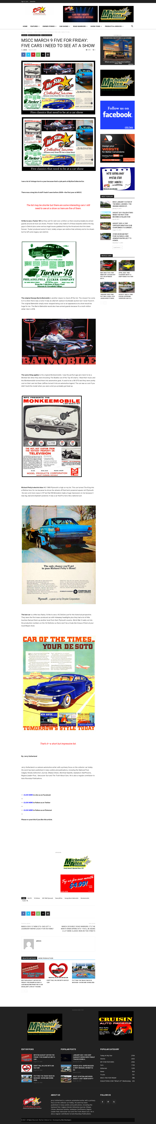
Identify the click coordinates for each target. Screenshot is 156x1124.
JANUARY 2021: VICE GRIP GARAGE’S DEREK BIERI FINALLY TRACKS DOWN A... (84, 1057)
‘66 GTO (29, 898)
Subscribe (32, 1)
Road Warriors (79, 26)
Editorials (29, 32)
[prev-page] (22, 991)
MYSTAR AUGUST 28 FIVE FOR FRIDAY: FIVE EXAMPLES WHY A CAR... (44, 1057)
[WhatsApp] (38, 55)
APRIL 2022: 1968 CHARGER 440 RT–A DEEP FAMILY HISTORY (126, 274)
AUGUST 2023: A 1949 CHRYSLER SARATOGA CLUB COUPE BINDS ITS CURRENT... (123, 225)
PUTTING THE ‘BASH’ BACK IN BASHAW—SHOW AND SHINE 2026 (44, 1078)
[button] (132, 26)
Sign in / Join (24, 1)
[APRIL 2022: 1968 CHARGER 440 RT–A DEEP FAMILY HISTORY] (127, 265)
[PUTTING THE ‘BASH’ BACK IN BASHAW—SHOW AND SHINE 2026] (83, 971)
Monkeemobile (85, 898)
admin (25, 50)
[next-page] (26, 991)
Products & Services (113, 26)
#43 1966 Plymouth (47, 898)
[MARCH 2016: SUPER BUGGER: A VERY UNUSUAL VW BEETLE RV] (66, 1068)
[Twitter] (28, 55)
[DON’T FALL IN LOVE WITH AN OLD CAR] (58, 971)
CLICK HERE (28, 795)
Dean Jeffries (58, 898)
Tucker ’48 (25, 900)
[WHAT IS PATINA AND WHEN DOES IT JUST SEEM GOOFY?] (66, 1079)
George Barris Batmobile (71, 898)
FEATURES (34, 26)
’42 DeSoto (37, 898)
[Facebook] (23, 55)
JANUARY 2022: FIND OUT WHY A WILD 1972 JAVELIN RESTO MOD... (107, 296)
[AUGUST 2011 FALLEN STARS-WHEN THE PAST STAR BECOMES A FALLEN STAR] (105, 215)
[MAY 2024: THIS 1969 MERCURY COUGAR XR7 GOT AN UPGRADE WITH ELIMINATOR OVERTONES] (108, 265)
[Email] (43, 55)
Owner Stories (49, 26)
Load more (117, 247)
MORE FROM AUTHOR (45, 958)
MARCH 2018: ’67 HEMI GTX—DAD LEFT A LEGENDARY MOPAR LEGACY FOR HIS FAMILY (37, 928)
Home (25, 26)
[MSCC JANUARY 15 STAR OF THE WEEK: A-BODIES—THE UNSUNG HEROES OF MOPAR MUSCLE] (105, 204)
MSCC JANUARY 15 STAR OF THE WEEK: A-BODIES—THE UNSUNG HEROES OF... (122, 204)
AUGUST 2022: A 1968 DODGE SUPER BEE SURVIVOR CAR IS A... (126, 296)
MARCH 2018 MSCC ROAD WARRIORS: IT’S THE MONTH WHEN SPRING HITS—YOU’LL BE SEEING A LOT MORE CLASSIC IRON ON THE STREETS (78, 929)
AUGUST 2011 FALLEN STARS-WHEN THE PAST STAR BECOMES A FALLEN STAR (123, 215)
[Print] (48, 55)
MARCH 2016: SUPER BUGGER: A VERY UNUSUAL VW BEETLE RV (83, 1068)
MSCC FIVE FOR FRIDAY (34, 35)
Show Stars (95, 26)
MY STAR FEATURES (46, 35)
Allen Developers (66, 1120)
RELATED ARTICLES (29, 958)
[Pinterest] (33, 55)
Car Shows (63, 26)
